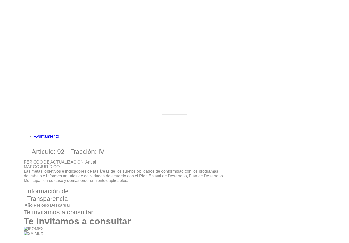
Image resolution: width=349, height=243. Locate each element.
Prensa (40, 166)
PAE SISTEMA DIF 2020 (66, 97)
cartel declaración (60, 180)
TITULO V (53, 74)
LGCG (50, 69)
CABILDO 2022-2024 (63, 31)
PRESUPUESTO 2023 (65, 101)
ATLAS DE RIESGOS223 (67, 214)
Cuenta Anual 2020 (61, 106)
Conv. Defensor (58, 147)
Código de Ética (58, 60)
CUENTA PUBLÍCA (62, 87)
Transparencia (47, 46)
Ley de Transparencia (64, 64)
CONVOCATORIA (60, 185)
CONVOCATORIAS (62, 194)
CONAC (51, 83)
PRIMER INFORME (62, 171)
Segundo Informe (59, 175)
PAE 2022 (53, 55)
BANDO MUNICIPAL (63, 78)
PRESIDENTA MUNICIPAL (69, 26)
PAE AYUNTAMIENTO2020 (69, 120)
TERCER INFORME (63, 189)
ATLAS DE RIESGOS (54, 209)
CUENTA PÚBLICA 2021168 (70, 92)
